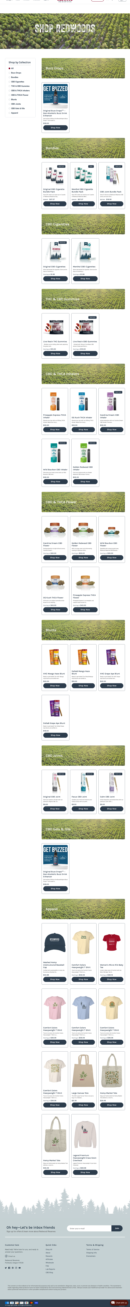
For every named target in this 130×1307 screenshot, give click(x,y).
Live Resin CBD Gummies (85, 341)
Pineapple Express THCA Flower (84, 596)
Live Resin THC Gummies (55, 341)
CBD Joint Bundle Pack (110, 192)
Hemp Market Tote (108, 1093)
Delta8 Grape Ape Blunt (54, 723)
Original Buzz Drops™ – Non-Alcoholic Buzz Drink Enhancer (55, 113)
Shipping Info (91, 1253)
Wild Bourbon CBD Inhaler (55, 470)
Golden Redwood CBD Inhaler (83, 468)
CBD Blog (49, 1273)
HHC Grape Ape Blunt (110, 674)
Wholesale (50, 1263)
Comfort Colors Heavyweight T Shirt (81, 966)
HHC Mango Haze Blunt (54, 674)
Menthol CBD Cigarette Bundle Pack (82, 190)
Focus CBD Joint (79, 797)
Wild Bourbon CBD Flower (108, 544)
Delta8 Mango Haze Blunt (81, 672)
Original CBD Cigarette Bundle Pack (53, 190)
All (12, 68)
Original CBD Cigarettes (54, 267)
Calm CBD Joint (107, 797)
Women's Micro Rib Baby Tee (111, 966)
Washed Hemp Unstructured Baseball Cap (53, 964)
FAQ (47, 1266)
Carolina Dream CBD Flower (52, 544)
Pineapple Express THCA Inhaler (54, 416)
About (48, 1253)
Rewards (49, 1256)
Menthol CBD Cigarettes (84, 267)
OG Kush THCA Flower (53, 598)
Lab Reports (50, 1269)
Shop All (49, 1249)
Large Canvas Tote (80, 1093)
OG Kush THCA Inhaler (82, 417)
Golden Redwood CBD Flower (82, 544)
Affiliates (49, 1259)
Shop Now (55, 128)
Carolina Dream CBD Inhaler (109, 416)
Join (117, 1228)
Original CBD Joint (51, 797)
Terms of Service (92, 1249)
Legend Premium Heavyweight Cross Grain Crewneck (84, 1157)
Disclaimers (90, 1256)
